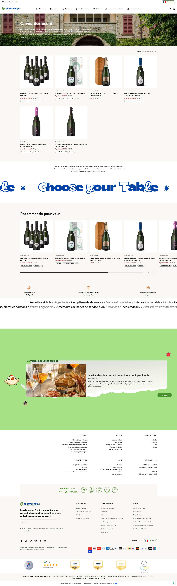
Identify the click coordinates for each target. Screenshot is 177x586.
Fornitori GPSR (105, 532)
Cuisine (67, 9)
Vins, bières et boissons (79, 440)
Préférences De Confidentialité (143, 525)
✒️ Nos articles (81, 503)
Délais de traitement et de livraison (112, 518)
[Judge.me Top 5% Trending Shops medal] (115, 490)
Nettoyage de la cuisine (83, 511)
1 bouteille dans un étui (26, 101)
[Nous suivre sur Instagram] (26, 540)
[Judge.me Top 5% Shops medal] (107, 490)
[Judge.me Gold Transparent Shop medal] (91, 490)
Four (155, 444)
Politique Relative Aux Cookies (143, 522)
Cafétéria (84, 467)
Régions (119, 472)
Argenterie (118, 442)
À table (54, 9)
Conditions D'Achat (139, 529)
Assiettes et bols (117, 440)
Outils (155, 440)
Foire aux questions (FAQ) (109, 525)
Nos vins (119, 465)
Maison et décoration (115, 9)
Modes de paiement (107, 522)
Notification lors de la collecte (70, 584)
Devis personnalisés (107, 529)
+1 (42, 101)
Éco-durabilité (137, 511)
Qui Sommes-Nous (139, 508)
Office (155, 447)
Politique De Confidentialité (142, 518)
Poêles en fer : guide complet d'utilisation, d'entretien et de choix (97, 352)
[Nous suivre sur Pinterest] (31, 540)
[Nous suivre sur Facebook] (21, 540)
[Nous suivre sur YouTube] (35, 540)
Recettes (78, 515)
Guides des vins (81, 508)
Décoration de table (115, 449)
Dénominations (117, 474)
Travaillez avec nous (139, 515)
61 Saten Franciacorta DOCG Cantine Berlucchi (70, 93)
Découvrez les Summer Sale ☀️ (9, 2)
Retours (103, 515)
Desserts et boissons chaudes (77, 447)
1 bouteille (36, 101)
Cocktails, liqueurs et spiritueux (77, 442)
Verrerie (41, 9)
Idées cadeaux (134, 9)
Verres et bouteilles (116, 447)
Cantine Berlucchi (24, 91)
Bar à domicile (83, 9)
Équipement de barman (79, 465)
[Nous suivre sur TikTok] (40, 540)
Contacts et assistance (108, 508)
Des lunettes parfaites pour (78, 449)
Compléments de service (114, 444)
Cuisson (154, 442)
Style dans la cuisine (82, 518)
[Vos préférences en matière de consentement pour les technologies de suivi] (174, 583)
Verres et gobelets (81, 469)
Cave (97, 9)
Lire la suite (167, 426)
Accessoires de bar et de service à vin (75, 472)
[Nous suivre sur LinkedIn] (45, 540)
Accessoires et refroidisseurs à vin (111, 469)
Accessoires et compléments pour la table (74, 444)
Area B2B (104, 511)
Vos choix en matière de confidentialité (98, 584)
